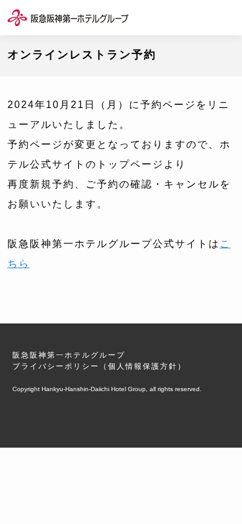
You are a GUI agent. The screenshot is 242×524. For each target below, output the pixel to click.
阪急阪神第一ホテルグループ (68, 355)
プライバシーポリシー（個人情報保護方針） (99, 366)
